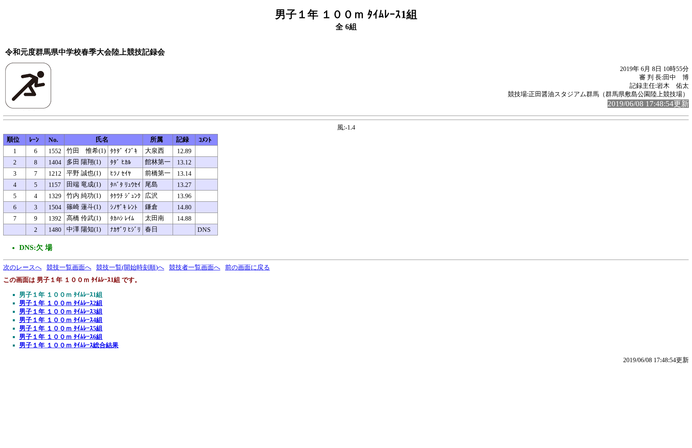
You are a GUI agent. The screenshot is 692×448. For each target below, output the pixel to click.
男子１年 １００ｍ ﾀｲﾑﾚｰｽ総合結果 (69, 345)
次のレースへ (22, 267)
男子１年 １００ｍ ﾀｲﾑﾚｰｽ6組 (61, 336)
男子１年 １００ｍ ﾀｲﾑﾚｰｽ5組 (61, 328)
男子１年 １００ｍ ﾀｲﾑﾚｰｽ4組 (61, 319)
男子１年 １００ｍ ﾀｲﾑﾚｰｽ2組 (61, 303)
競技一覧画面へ (68, 267)
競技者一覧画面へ (194, 267)
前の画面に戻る (247, 267)
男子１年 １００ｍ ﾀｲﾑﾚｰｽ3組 (61, 311)
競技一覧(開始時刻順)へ (130, 267)
